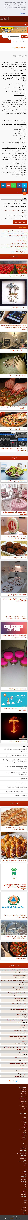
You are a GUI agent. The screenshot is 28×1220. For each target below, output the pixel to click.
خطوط (20, 984)
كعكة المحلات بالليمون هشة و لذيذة (17, 246)
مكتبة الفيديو (18, 972)
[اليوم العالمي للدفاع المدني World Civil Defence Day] (14, 903)
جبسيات (19, 1055)
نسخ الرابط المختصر (20, 222)
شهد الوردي (23, 799)
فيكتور (25, 1189)
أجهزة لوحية (24, 1136)
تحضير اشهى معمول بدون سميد (18, 243)
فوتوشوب (24, 1191)
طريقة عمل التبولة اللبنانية (20, 1031)
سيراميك (24, 1210)
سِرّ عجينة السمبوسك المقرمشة (19, 987)
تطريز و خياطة (23, 1155)
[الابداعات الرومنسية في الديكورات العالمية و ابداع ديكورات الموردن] (14, 606)
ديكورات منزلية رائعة (21, 1074)
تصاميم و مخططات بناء (21, 1153)
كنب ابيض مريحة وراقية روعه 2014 (18, 1009)
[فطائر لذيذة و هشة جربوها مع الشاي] (14, 845)
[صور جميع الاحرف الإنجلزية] (14, 726)
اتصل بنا (24, 1108)
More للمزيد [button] (22, 9)
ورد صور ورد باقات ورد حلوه (17, 275)
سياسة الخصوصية (22, 1093)
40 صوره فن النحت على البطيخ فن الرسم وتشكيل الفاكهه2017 (15, 537)
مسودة (24, 212)
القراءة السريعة (23, 1178)
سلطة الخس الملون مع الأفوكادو (15, 480)
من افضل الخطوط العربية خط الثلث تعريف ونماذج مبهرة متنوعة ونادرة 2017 (14, 981)
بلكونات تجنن (23, 1025)
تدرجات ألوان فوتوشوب (22, 1162)
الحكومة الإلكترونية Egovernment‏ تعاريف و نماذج (15, 709)
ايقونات (25, 1160)
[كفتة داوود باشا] (14, 949)
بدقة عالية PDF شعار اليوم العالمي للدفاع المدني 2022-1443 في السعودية (15, 760)
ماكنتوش (24, 1119)
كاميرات (24, 1124)
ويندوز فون (24, 1134)
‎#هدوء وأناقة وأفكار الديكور (17, 594)
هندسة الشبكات (23, 1194)
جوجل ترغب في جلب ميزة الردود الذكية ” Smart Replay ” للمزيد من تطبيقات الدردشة (13, 327)
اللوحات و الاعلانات (23, 1150)
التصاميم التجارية (23, 1148)
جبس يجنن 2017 (22, 1052)
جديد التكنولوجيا (17, 977)
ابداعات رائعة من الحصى (18, 307)
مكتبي (25, 1122)
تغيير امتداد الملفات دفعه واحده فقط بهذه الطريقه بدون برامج (14, 636)
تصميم (25, 1145)
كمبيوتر (24, 1126)
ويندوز (25, 1131)
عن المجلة (24, 1095)
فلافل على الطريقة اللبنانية (17, 557)
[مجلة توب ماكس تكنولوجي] (4, 18)
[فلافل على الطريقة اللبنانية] (14, 548)
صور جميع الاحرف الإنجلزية (18, 741)
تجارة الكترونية (23, 1181)
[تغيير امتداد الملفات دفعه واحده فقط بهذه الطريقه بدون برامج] (14, 628)
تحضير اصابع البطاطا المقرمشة (19, 252)
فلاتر (25, 1188)
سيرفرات (24, 1117)
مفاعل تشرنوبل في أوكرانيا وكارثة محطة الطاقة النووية (15, 773)
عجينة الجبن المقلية (22, 241)
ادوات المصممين (23, 1158)
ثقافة (25, 1184)
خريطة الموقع (23, 1101)
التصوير (25, 1174)
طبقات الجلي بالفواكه (21, 1015)
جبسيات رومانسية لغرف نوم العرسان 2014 (16, 1020)
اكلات (18, 210)
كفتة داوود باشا (23, 238)
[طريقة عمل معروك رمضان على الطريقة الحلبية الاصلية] (14, 817)
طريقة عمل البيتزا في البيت (17, 428)
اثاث (25, 1205)
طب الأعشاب (24, 1106)
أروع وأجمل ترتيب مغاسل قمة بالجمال (17, 1063)
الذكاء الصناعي (23, 1176)
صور (25, 1186)
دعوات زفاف (24, 1157)
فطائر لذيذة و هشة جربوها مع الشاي (17, 235)
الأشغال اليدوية (23, 1147)
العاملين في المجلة (22, 1098)
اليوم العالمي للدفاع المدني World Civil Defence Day (15, 767)
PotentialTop (12, 1219)
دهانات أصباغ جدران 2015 (20, 1058)
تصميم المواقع (23, 1179)
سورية (5, 210)
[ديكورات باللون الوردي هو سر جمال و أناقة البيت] (14, 497)
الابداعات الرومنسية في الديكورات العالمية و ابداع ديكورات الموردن (16, 617)
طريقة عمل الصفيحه (21, 249)
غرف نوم (19, 1022)
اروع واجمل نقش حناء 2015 (17, 375)
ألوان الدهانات (18, 1044)
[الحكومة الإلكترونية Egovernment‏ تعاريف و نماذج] (14, 699)
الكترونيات (24, 1137)
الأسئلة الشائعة (23, 1096)
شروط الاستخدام (23, 1091)
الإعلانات (24, 1100)
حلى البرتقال (23, 1069)
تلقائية (14, 210)
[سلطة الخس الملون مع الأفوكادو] (14, 471)
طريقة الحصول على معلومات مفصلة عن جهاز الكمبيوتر (13, 449)
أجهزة (25, 1116)
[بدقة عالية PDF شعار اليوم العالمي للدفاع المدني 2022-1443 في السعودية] (14, 873)
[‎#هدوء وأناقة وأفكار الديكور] (14, 577)
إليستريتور (24, 1173)
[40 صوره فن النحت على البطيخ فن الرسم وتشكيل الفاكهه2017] (14, 526)
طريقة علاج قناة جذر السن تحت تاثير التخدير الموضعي (14, 970)
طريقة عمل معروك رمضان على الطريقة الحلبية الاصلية (15, 232)
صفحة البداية (23, 1090)
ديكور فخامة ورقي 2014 (18, 350)
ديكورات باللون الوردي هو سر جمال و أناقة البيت (15, 512)
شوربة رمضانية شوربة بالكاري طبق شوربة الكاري (15, 1047)
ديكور (20, 1011)
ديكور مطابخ (24, 1209)
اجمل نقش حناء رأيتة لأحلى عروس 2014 (17, 993)
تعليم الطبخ (16, 200)
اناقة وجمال (24, 1152)
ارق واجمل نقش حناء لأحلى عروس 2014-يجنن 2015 (13, 407)
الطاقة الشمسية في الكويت (19, 975)
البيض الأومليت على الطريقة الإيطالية (17, 1036)
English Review (23, 1110)
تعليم (25, 1171)
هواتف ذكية (24, 1127)
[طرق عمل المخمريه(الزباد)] (14, 663)
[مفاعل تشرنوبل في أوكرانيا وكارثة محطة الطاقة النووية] (14, 927)
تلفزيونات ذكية (23, 1139)
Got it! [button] (23, 13)
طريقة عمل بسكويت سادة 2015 (19, 1004)
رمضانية (10, 210)
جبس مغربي (23, 1042)
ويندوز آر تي (24, 1132)
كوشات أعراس (23, 1214)
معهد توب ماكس (23, 1105)
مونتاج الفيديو (23, 1193)
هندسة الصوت (23, 1196)
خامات (25, 1163)
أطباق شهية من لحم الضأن (20, 998)
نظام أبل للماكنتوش (22, 1129)
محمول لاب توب (23, 1121)
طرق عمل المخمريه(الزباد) (17, 688)
